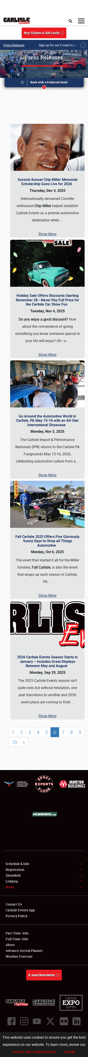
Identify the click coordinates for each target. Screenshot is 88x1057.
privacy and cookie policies (34, 1051)
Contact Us (14, 904)
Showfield (13, 875)
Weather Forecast (19, 956)
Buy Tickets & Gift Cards (42, 33)
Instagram (24, 1021)
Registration (15, 869)
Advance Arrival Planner (24, 950)
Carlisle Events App (20, 910)
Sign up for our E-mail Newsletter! (62, 45)
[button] (44, 83)
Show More (47, 233)
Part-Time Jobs (17, 933)
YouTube (37, 1021)
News (10, 887)
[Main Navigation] (81, 21)
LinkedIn (76, 1021)
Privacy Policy (17, 916)
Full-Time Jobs (17, 939)
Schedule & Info (17, 864)
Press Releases (13, 45)
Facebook (11, 1021)
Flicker (64, 1021)
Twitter (50, 1021)
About (10, 945)
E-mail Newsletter (41, 975)
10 (14, 742)
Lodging (12, 881)
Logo (17, 20)
